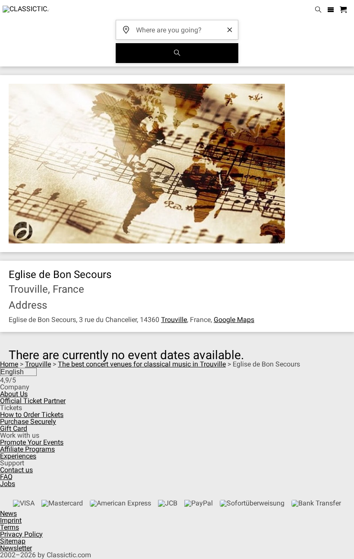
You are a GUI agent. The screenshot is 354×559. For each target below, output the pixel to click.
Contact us (16, 470)
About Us (14, 394)
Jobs (7, 484)
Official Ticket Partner (33, 401)
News (8, 513)
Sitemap (12, 541)
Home (9, 364)
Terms (9, 527)
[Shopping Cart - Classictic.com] (344, 10)
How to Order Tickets (31, 415)
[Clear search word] (229, 29)
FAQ (6, 477)
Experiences (18, 456)
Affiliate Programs (27, 449)
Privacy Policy (21, 534)
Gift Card (13, 428)
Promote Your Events (31, 442)
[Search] (177, 53)
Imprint (11, 520)
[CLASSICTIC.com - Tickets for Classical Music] (24, 10)
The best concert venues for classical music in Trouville (142, 364)
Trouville (174, 320)
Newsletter (16, 548)
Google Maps (234, 320)
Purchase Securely (28, 421)
